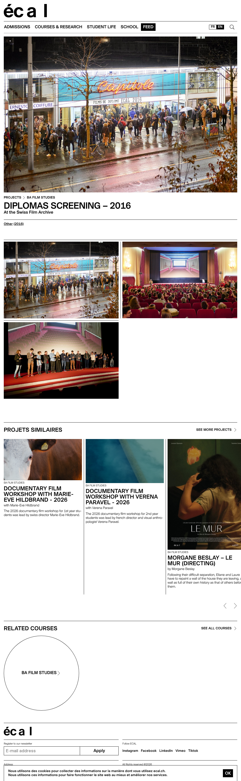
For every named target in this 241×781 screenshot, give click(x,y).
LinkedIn (166, 751)
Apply (99, 750)
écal (18, 731)
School (129, 26)
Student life (101, 26)
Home (25, 10)
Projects (12, 197)
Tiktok (193, 751)
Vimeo (181, 751)
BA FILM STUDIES (41, 197)
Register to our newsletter (18, 743)
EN (220, 27)
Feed (148, 26)
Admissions (17, 26)
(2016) (19, 224)
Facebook (149, 751)
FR (213, 27)
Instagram (130, 751)
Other (8, 224)
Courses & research (58, 26)
